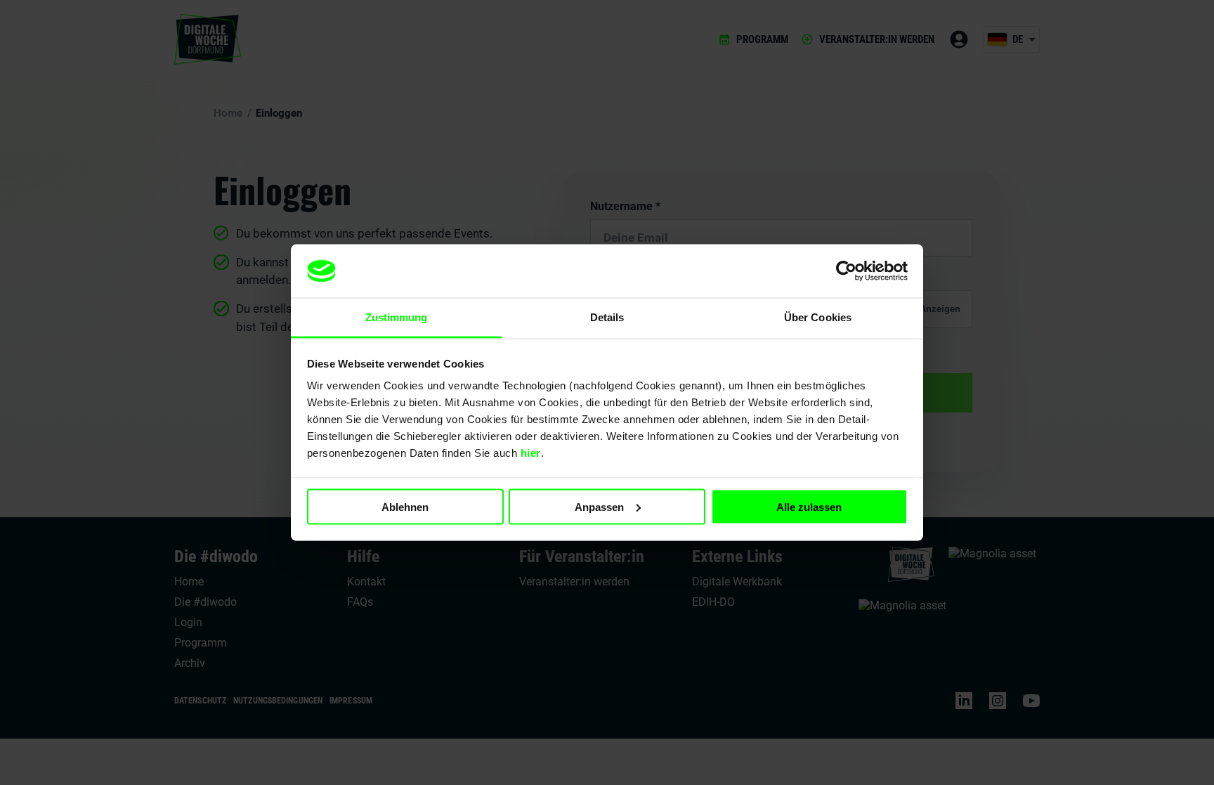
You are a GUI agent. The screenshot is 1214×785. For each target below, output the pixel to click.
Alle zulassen (809, 506)
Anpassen (599, 506)
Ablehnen (405, 506)
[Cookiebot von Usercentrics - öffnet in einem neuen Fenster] (846, 271)
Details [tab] (607, 317)
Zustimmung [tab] (396, 317)
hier (531, 453)
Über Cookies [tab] (817, 317)
